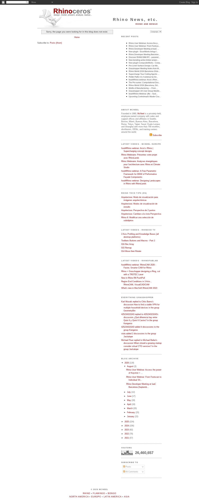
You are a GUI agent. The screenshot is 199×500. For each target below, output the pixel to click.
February (131, 412)
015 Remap (126, 248)
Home (77, 37)
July (129, 392)
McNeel (140, 113)
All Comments (131, 472)
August (130, 366)
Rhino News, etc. (135, 19)
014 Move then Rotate (131, 251)
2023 (127, 430)
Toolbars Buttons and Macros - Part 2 (138, 240)
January (131, 416)
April (129, 404)
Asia (127, 496)
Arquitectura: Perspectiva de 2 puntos (138, 210)
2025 (127, 421)
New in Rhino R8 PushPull (133, 278)
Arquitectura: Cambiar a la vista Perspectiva (141, 214)
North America (79, 496)
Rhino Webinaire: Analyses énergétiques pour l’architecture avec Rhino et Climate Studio (140, 164)
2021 (127, 438)
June (129, 396)
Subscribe (157, 135)
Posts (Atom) (56, 43)
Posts (128, 467)
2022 (127, 434)
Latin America (113, 496)
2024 (127, 425)
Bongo (112, 493)
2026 (127, 363)
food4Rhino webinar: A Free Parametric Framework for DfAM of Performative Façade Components (139, 174)
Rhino (86, 493)
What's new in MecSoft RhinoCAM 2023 (139, 288)
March (130, 408)
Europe (96, 496)
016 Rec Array (127, 244)
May (129, 400)
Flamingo (99, 493)
